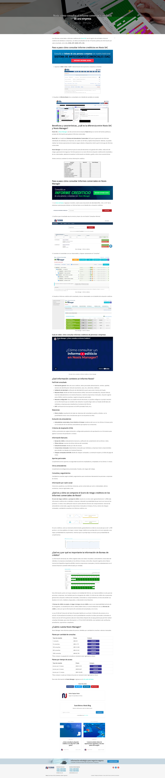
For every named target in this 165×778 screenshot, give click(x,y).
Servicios (94, 739)
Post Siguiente (94, 721)
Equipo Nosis (76, 693)
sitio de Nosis (59, 203)
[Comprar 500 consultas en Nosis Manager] (93, 650)
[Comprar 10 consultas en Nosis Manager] (93, 644)
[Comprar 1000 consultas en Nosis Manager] (93, 653)
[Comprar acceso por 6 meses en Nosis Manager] (96, 669)
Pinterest (95, 686)
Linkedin (87, 686)
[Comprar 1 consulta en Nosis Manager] (93, 641)
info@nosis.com (59, 772)
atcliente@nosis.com (73, 772)
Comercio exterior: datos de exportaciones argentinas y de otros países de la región (94, 743)
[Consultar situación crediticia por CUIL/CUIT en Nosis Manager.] (82, 56)
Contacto (92, 775)
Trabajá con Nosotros (98, 775)
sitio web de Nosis (88, 679)
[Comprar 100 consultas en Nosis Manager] (93, 647)
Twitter (79, 686)
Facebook (71, 686)
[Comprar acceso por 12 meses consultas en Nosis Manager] (96, 672)
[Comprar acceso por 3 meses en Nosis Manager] (96, 666)
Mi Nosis (71, 739)
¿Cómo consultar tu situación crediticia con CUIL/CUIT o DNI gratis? (71, 743)
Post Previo (71, 721)
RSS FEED (86, 715)
